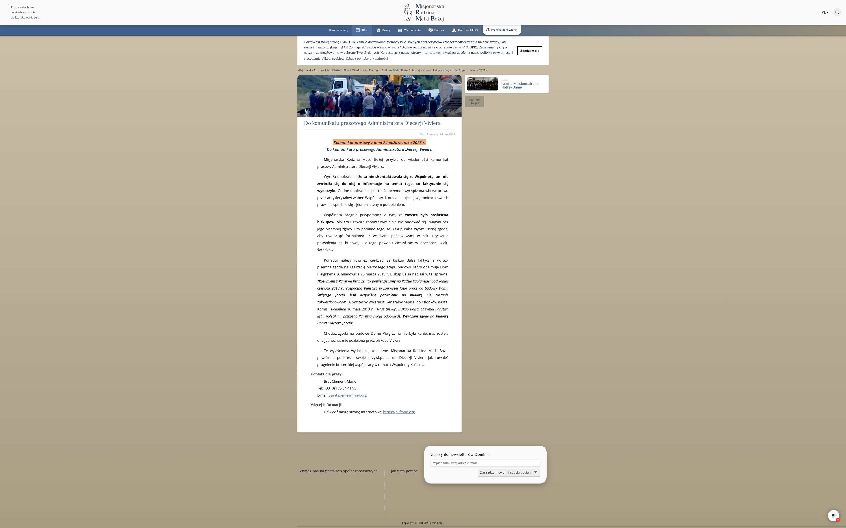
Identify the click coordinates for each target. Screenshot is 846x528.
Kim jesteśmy (338, 30)
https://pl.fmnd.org (399, 412)
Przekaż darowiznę (504, 29)
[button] (474, 101)
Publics (439, 30)
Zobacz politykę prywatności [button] (367, 59)
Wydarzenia (412, 30)
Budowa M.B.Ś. (468, 30)
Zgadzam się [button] (529, 50)
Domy (386, 30)
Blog (365, 30)
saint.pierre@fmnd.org (348, 395)
